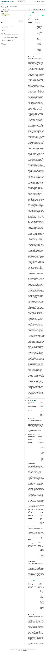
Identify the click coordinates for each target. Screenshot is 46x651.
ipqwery (16, 649)
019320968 (41, 402)
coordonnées (20, 649)
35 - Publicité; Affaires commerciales (7, 40)
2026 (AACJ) (4, 29)
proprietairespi (12, 649)
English (35, 1)
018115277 (41, 512)
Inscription (38, 1)
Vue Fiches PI (37, 9)
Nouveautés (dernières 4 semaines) (7, 26)
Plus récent (29, 9)
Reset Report (21, 22)
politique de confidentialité (26, 649)
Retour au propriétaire (13, 6)
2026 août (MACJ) (5, 27)
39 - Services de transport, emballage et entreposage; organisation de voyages (10, 37)
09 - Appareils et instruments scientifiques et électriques (10, 34)
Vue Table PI (43, 9)
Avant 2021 (4, 30)
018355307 (40, 436)
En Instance (4, 44)
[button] (3, 18)
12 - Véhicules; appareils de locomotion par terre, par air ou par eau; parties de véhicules (10, 36)
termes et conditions (33, 649)
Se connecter (43, 1)
